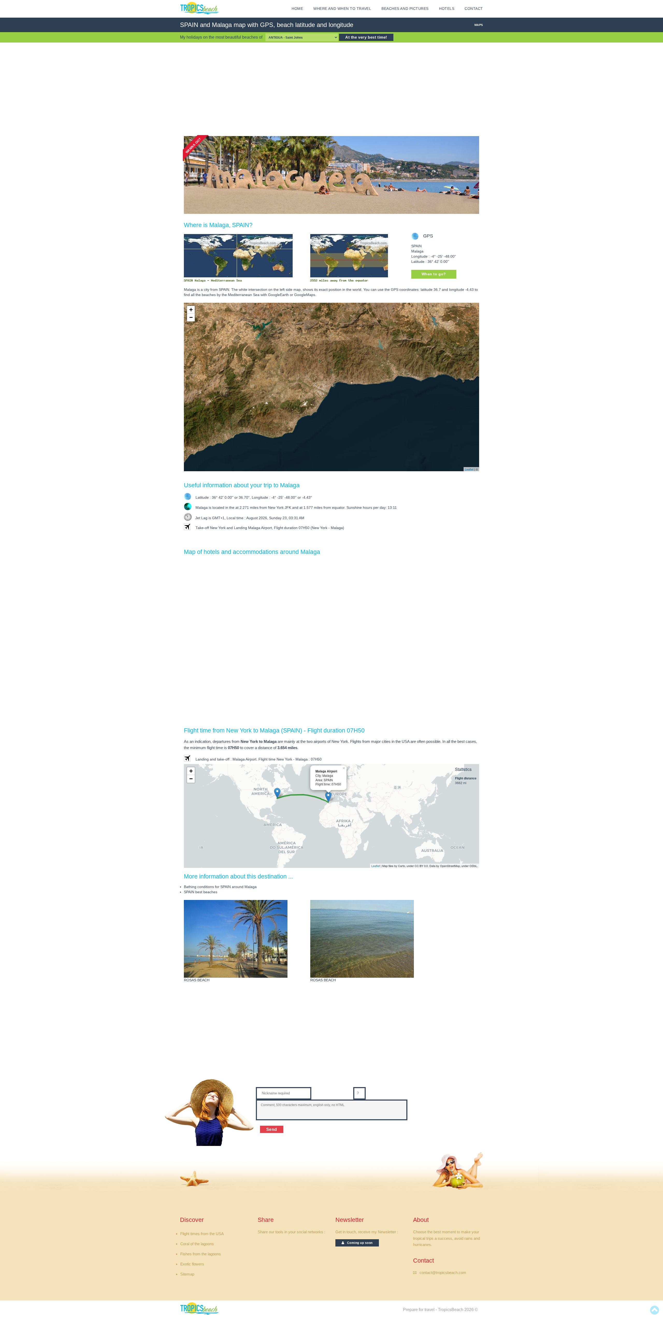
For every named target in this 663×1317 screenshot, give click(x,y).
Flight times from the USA (202, 1234)
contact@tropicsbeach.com (443, 1273)
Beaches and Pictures (405, 9)
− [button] (191, 317)
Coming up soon (358, 1243)
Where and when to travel (342, 9)
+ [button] (191, 309)
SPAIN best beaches (200, 892)
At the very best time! (366, 37)
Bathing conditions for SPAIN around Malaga (220, 887)
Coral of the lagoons (197, 1244)
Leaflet (469, 469)
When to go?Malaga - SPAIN (434, 275)
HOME (297, 9)
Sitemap (187, 1274)
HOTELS (446, 9)
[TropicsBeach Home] (200, 1308)
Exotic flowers (192, 1264)
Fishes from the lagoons (200, 1254)
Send (271, 1129)
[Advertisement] (331, 89)
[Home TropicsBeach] (200, 8)
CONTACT (474, 9)
